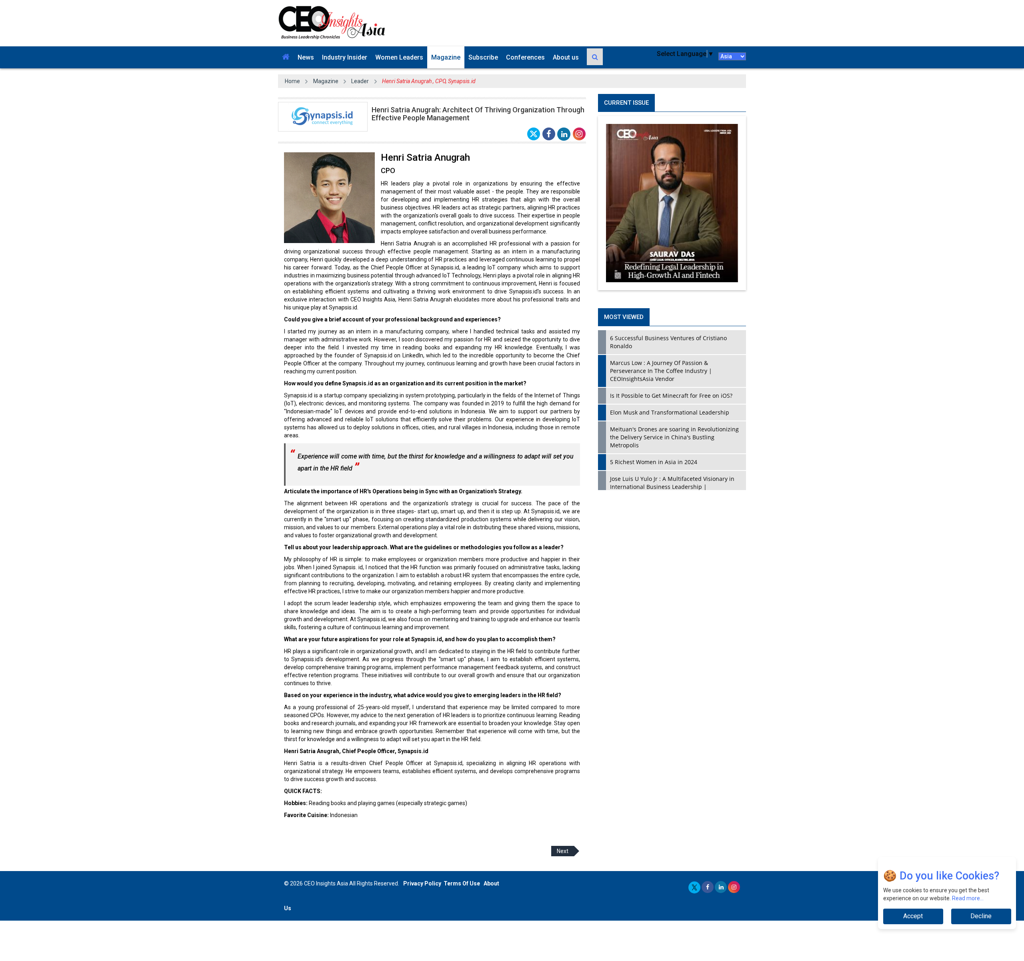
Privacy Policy (422, 883)
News (306, 57)
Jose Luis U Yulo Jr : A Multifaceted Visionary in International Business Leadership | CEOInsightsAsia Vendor (672, 486)
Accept (913, 916)
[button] (286, 57)
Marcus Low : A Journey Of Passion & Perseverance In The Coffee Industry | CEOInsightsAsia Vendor (661, 371)
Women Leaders (399, 57)
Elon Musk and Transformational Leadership (669, 412)
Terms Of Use (462, 883)
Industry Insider (344, 57)
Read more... (968, 898)
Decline (981, 916)
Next (562, 851)
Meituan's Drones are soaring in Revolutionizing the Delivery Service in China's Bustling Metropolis (674, 437)
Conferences (525, 57)
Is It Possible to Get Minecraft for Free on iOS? (671, 395)
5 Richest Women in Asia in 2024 (653, 462)
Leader (360, 81)
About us (566, 57)
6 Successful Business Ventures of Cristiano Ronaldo (668, 342)
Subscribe (483, 57)
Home (292, 81)
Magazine (445, 57)
